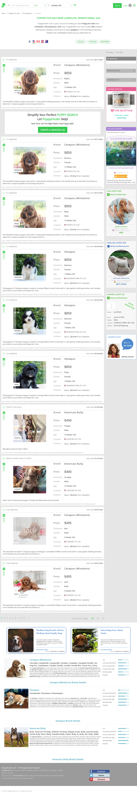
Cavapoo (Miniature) (40, 659)
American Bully (38, 728)
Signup (117, 5)
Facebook (101, 771)
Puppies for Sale (14, 13)
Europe (81, 42)
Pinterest (101, 779)
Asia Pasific (105, 42)
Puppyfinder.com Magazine (57, 651)
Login (125, 5)
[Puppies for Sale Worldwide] (29, 41)
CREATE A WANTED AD (52, 129)
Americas (92, 42)
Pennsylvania (27, 13)
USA (65, 92)
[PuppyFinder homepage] (3, 5)
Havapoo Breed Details (68, 720)
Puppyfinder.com (7, 770)
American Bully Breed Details (68, 759)
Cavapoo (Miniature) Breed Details (68, 682)
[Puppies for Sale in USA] (33, 41)
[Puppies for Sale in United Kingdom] (42, 41)
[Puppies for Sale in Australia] (46, 41)
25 (97, 618)
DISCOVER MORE (42, 650)
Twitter (101, 775)
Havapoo (34, 690)
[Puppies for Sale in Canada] (38, 41)
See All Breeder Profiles (116, 132)
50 (103, 618)
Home (3, 13)
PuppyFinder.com (9, 768)
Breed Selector (18, 776)
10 (92, 618)
